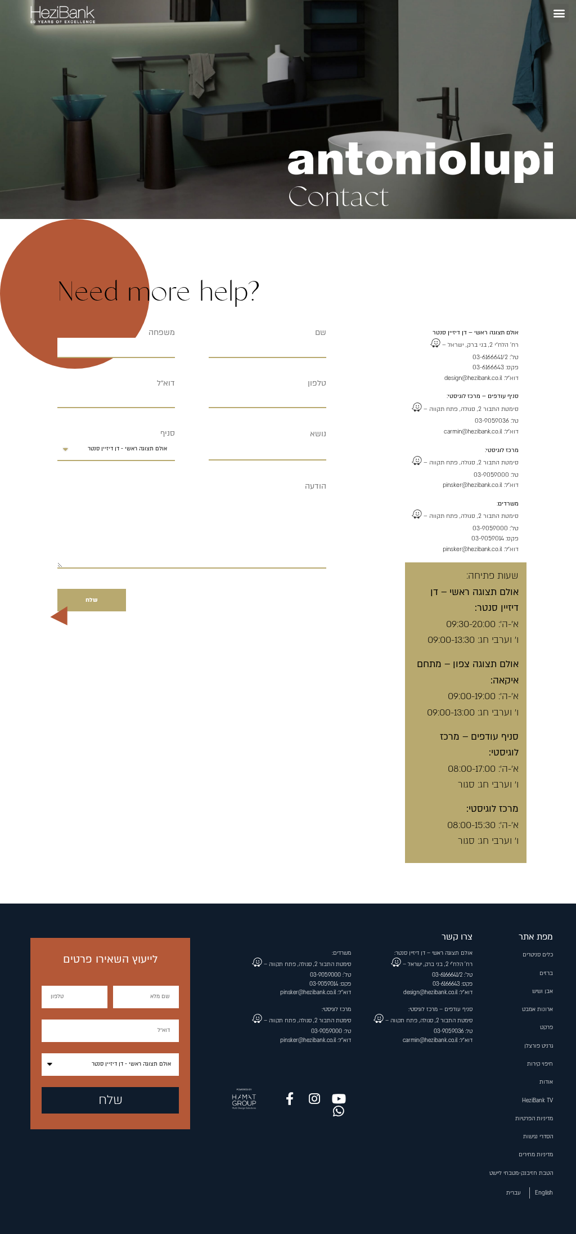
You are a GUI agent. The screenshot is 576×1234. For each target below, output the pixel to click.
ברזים (546, 973)
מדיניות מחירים (536, 1155)
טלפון (317, 383)
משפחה (161, 333)
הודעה (315, 486)
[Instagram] (314, 1099)
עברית (513, 1193)
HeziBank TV (537, 1101)
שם (320, 333)
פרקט (546, 1027)
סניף (167, 433)
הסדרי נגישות (538, 1137)
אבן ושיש (542, 991)
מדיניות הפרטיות (534, 1119)
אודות (546, 1082)
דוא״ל (166, 383)
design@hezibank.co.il (473, 378)
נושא (318, 434)
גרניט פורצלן (538, 1046)
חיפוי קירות (540, 1064)
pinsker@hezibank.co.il (472, 485)
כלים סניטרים (538, 955)
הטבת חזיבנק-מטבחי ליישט (521, 1173)
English (544, 1193)
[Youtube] (338, 1099)
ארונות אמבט (537, 1009)
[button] (559, 13)
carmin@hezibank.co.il (473, 431)
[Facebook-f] (290, 1099)
